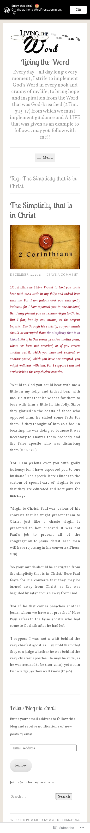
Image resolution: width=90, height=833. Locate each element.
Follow (21, 765)
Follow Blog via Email (33, 708)
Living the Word (45, 62)
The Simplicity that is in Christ (41, 210)
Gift (78, 10)
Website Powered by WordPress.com (44, 820)
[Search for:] (33, 796)
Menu (47, 157)
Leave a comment (62, 275)
